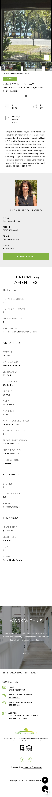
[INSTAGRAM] (29, 759)
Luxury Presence (32, 767)
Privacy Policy (36, 780)
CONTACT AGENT (26, 256)
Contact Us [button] (26, 653)
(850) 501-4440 (10, 230)
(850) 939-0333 (14, 705)
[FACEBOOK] (22, 759)
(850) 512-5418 (14, 697)
